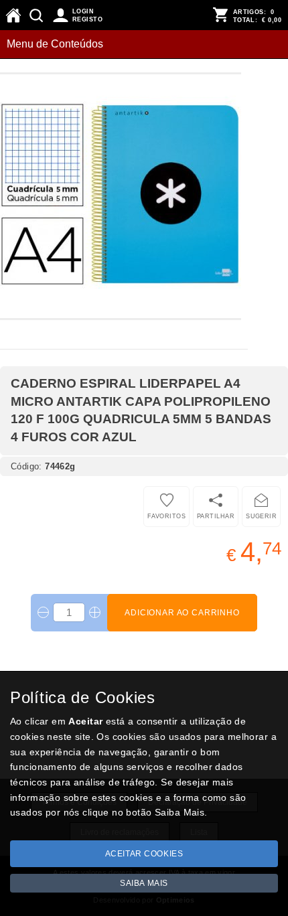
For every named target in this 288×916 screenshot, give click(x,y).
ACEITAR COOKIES (144, 854)
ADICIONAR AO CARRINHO (182, 612)
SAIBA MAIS (144, 883)
